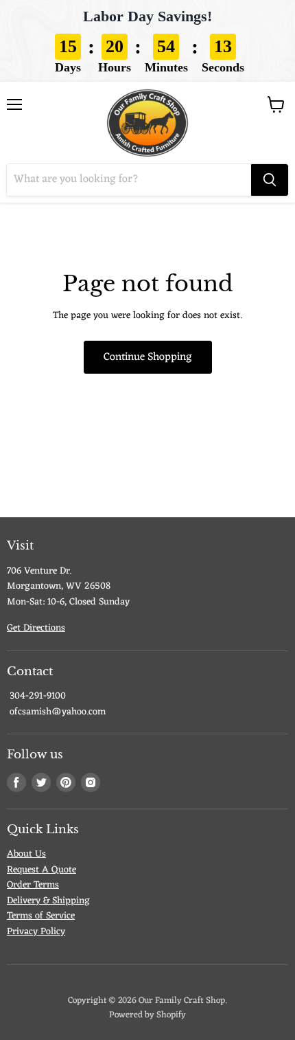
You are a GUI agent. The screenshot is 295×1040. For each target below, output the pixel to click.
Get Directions (36, 628)
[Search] (269, 180)
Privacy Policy (36, 931)
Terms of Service (41, 916)
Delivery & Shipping (48, 900)
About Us (26, 854)
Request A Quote (41, 870)
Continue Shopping (148, 357)
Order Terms (33, 885)
